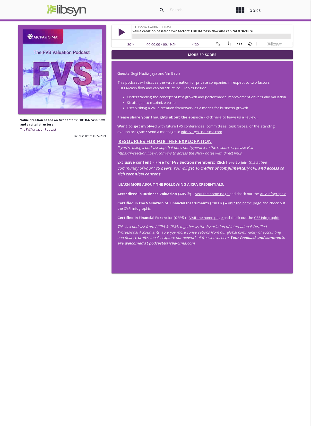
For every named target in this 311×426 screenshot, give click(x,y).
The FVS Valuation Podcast (38, 129)
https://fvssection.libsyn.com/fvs (144, 153)
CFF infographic (266, 217)
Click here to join (232, 162)
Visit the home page (212, 193)
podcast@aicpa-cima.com (172, 243)
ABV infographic (273, 193)
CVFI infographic (137, 208)
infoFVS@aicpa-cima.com (201, 131)
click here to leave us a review (232, 117)
